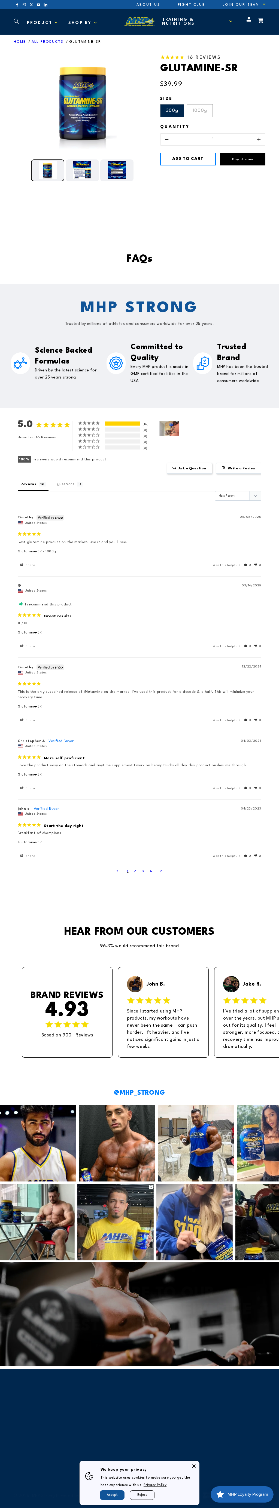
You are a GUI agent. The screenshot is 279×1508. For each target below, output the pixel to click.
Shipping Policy (157, 1408)
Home (20, 42)
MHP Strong (43, 1496)
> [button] (161, 871)
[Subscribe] (182, 1346)
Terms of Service (159, 1452)
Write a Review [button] (242, 468)
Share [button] (30, 565)
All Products (47, 42)
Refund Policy (155, 1422)
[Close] (194, 1466)
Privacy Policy (155, 1437)
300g (172, 110)
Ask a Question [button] (192, 468)
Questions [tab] (65, 484)
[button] (241, 4)
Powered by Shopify (76, 1496)
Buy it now (242, 159)
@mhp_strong (139, 1093)
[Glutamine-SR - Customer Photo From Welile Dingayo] (169, 428)
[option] (83, 104)
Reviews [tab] (28, 484)
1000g (199, 110)
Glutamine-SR (85, 42)
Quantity (175, 127)
